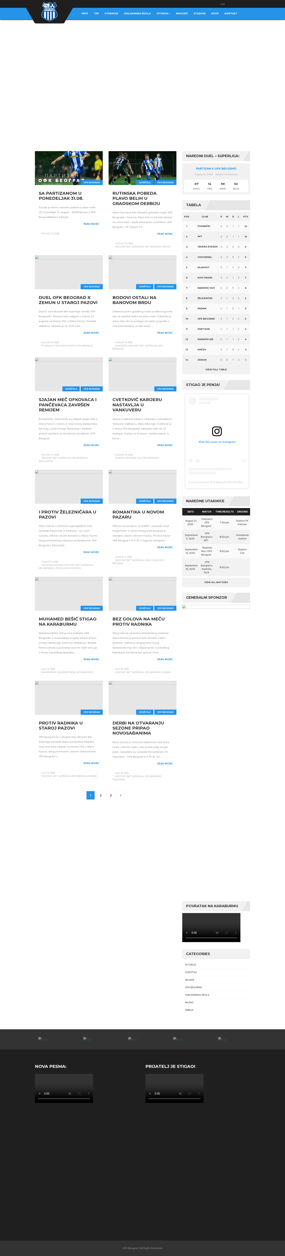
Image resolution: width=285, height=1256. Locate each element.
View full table (216, 369)
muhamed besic (66, 672)
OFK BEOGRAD (92, 182)
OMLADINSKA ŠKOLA (197, 994)
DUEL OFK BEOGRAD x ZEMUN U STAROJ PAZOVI (68, 300)
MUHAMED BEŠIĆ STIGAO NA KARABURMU (68, 621)
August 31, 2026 (191, 522)
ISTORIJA (190, 964)
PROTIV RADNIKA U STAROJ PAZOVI (61, 725)
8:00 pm (224, 536)
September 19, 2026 (191, 567)
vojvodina (118, 779)
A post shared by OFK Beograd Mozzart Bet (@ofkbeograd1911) (228, 482)
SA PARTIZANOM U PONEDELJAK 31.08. (61, 196)
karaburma (48, 672)
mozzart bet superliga (129, 246)
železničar (46, 461)
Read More (91, 223)
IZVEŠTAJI (144, 182)
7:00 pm (224, 522)
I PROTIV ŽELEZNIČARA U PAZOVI (67, 514)
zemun (166, 246)
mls (139, 458)
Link (222, 4)
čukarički (121, 345)
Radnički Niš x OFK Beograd (206, 551)
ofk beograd (153, 246)
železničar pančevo (68, 568)
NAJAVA (189, 979)
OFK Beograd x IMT (207, 537)
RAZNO (189, 1002)
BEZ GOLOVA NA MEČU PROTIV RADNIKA (138, 621)
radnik (166, 672)
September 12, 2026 (191, 551)
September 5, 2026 (191, 537)
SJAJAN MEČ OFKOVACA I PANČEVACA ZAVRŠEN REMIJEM (68, 405)
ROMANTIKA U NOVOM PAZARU (138, 514)
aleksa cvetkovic (125, 458)
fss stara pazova (65, 345)
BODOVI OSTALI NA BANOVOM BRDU (134, 300)
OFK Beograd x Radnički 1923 (207, 567)
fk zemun (47, 345)
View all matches (216, 582)
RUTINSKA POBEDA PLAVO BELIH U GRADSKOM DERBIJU (136, 198)
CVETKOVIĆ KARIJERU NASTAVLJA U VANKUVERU (137, 405)
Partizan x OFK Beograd (216, 168)
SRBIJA (189, 1010)
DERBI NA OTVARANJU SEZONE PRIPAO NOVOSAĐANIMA (138, 728)
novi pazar (152, 560)
